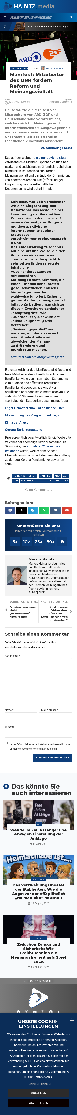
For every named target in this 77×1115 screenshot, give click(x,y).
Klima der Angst (16, 422)
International (38, 938)
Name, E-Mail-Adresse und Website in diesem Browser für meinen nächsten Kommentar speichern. (40, 746)
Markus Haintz (54, 68)
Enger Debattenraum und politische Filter (34, 408)
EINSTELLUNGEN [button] (40, 1084)
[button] (71, 18)
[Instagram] (42, 1012)
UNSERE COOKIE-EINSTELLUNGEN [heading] (38, 1024)
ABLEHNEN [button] (38, 1093)
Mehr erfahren (44, 1077)
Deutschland (19, 68)
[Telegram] (18, 1012)
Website (9, 726)
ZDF (65, 476)
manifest (45, 476)
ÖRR (15, 480)
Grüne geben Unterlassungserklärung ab (48, 26)
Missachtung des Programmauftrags (32, 415)
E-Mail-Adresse (48, 709)
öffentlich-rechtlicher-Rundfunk (44, 480)
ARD (57, 476)
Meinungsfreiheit (24, 476)
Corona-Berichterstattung (23, 430)
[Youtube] (34, 1012)
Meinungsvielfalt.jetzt (48, 357)
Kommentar (12, 655)
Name (9, 709)
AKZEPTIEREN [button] (38, 1103)
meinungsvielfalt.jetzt (51, 158)
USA (38, 824)
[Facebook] (50, 1012)
